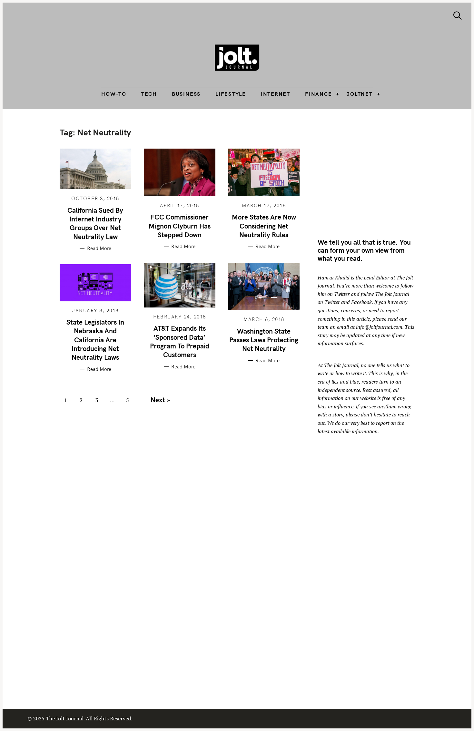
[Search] (457, 15)
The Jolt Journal (341, 365)
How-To (113, 94)
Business (186, 94)
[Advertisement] (372, 172)
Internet (275, 94)
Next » (160, 399)
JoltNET (359, 94)
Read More (99, 248)
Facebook (361, 302)
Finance (318, 94)
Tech (149, 94)
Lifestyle (230, 94)
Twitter (342, 293)
